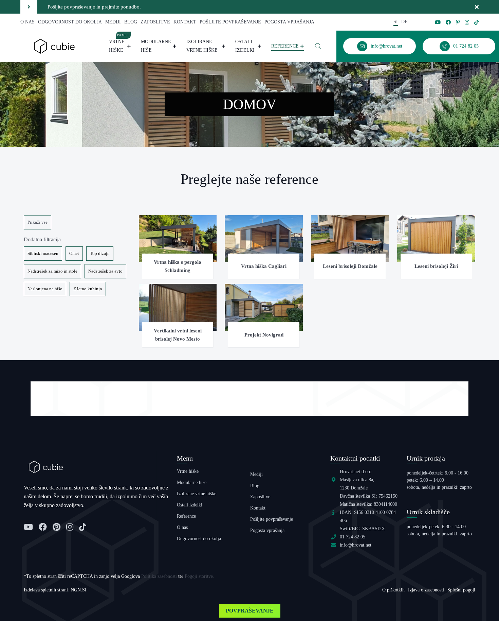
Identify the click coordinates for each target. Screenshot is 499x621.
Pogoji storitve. (199, 576)
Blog (130, 21)
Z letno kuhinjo (87, 288)
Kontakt (184, 21)
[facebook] (448, 22)
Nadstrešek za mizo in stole (52, 271)
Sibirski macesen (42, 253)
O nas (27, 21)
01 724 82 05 (352, 536)
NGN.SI (79, 589)
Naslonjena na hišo (44, 288)
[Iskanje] (318, 46)
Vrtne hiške (119, 45)
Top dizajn (100, 253)
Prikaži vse (37, 222)
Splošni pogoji (461, 589)
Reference (285, 46)
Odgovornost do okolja (70, 21)
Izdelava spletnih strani (46, 589)
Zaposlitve (155, 21)
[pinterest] (458, 22)
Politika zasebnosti (159, 576)
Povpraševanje (250, 611)
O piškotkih (393, 589)
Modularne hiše (156, 46)
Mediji (113, 21)
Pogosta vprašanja (289, 21)
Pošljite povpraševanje (230, 21)
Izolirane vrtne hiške (202, 46)
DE (404, 21)
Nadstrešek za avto (105, 271)
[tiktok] (476, 22)
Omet (74, 253)
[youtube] (438, 22)
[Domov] (54, 46)
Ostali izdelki (245, 46)
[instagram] (467, 22)
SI (395, 21)
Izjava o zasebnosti (426, 589)
